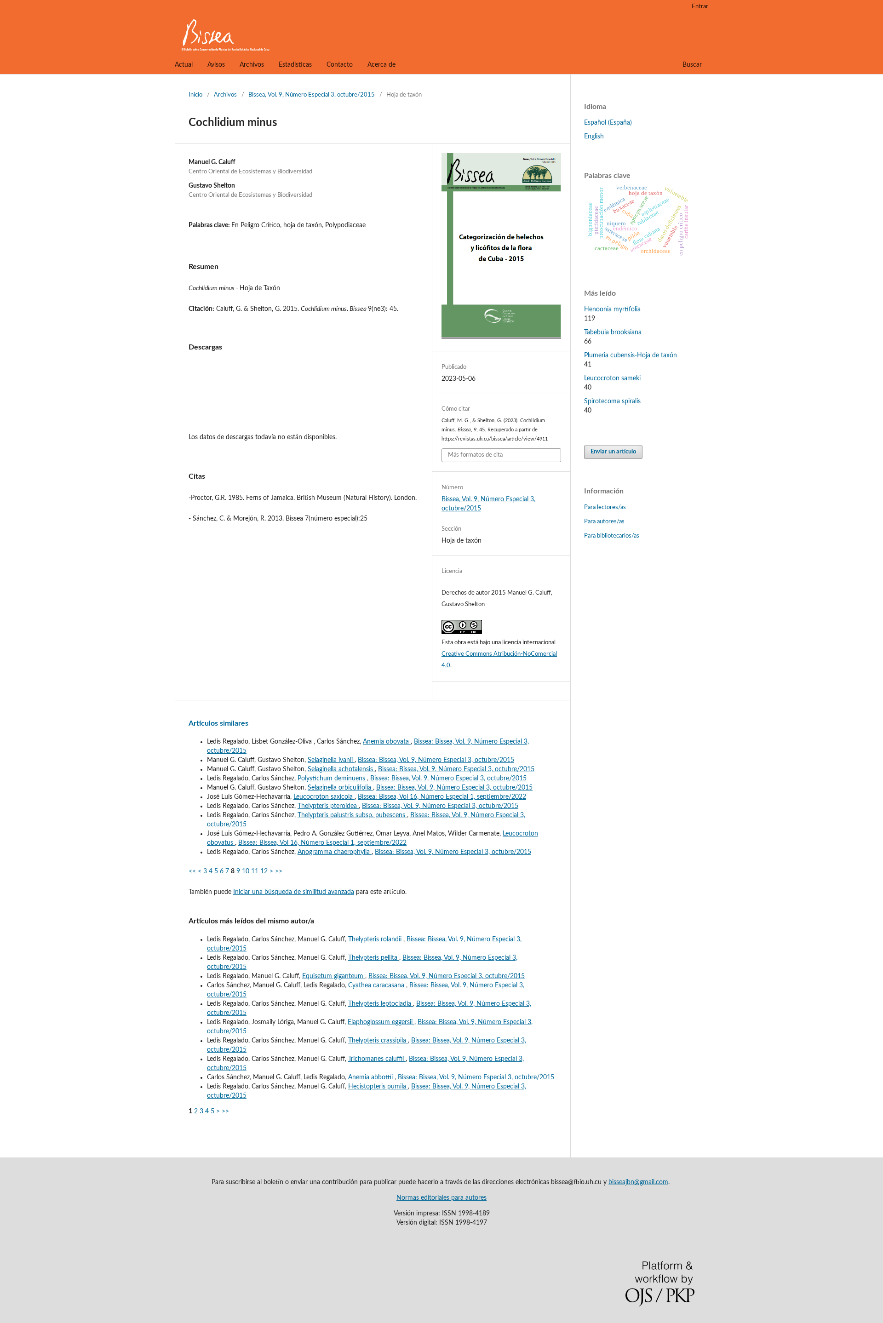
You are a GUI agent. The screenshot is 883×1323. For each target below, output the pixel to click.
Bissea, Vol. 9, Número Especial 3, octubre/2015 (311, 95)
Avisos (216, 65)
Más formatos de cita (475, 455)
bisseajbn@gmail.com (638, 1182)
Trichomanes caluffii (377, 1059)
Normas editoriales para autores (441, 1198)
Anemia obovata (387, 742)
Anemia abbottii (371, 1077)
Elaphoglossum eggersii (381, 1022)
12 (264, 871)
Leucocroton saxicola (324, 797)
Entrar (700, 7)
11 (254, 871)
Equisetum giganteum (333, 976)
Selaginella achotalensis (341, 769)
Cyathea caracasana (377, 985)
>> (278, 871)
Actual (184, 65)
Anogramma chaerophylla (335, 852)
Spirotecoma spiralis (612, 401)
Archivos (252, 65)
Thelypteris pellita (373, 958)
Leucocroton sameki (612, 378)
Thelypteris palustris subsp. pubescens (352, 815)
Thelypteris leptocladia (380, 1004)
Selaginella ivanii (331, 760)
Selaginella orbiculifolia (340, 788)
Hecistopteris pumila (378, 1086)
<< (192, 871)
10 (245, 871)
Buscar (692, 65)
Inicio (195, 95)
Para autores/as (604, 522)
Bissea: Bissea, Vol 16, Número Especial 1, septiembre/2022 (442, 797)
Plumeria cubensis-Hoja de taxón (630, 355)
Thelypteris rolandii (375, 939)
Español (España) (608, 123)
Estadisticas (295, 65)
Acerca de (381, 65)
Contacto (340, 65)
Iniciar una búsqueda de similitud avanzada (293, 892)
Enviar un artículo (613, 452)
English (594, 136)
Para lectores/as (605, 507)
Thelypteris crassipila (378, 1040)
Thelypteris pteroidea (328, 806)
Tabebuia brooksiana (613, 332)
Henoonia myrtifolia (612, 309)
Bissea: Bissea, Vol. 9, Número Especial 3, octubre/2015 (436, 760)
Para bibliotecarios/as (611, 536)
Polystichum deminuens (332, 778)
